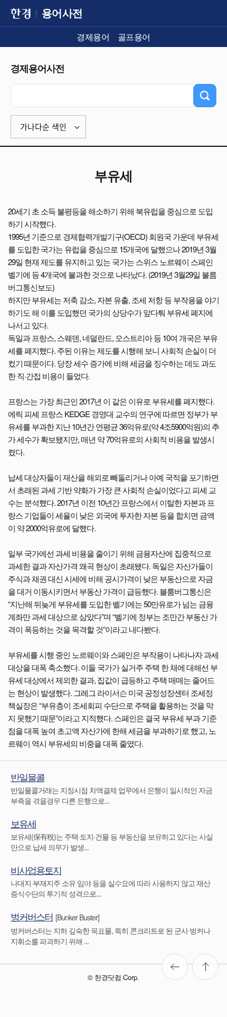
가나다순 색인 (43, 127)
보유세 (23, 823)
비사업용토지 (36, 870)
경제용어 (93, 37)
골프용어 (134, 37)
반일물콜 (27, 777)
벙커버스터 (32, 916)
